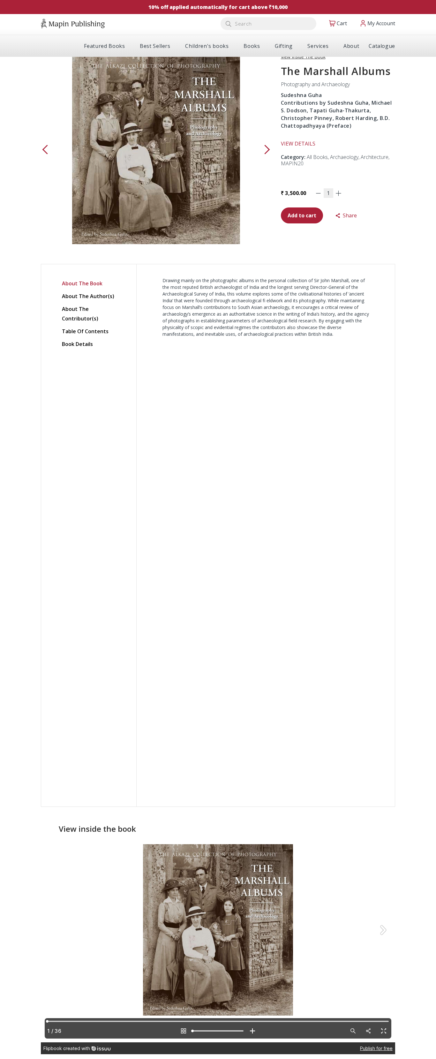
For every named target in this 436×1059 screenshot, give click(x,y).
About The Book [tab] (82, 283)
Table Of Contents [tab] (85, 331)
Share (349, 215)
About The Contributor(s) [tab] (80, 313)
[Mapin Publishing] (73, 22)
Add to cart (302, 215)
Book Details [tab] (77, 344)
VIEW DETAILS (298, 143)
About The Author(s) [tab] (88, 296)
